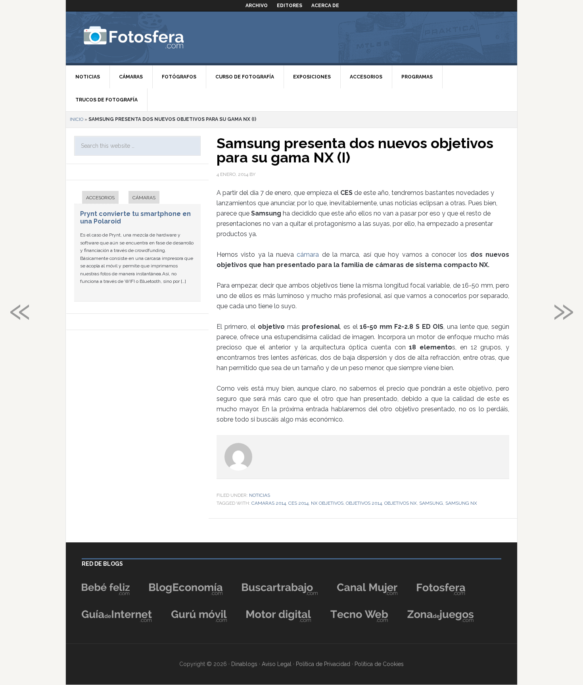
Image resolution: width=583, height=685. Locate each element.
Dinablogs (244, 664)
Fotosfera (151, 37)
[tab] (96, 198)
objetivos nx (400, 503)
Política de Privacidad (323, 664)
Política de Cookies (379, 664)
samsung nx (461, 503)
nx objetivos (327, 503)
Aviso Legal (277, 664)
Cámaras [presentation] (143, 197)
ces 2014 (298, 503)
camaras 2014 (268, 503)
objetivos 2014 (364, 503)
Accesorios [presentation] (100, 197)
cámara (309, 254)
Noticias (259, 495)
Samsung (431, 503)
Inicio (76, 119)
